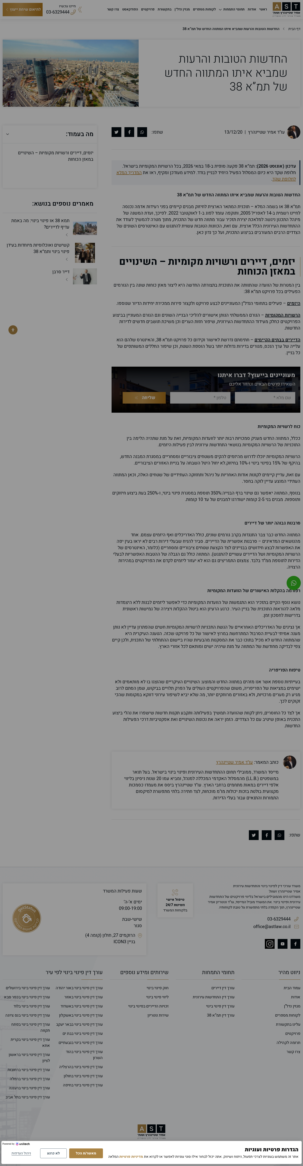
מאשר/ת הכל (86, 1153)
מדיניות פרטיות (131, 1156)
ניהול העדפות (21, 1153)
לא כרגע (53, 1153)
